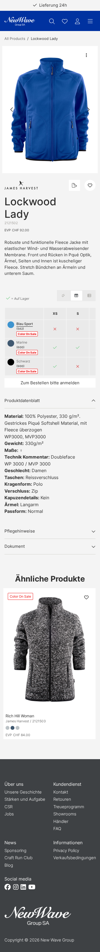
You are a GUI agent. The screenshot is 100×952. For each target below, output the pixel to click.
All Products (14, 38)
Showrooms (64, 814)
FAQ (57, 828)
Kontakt (60, 792)
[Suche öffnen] (52, 21)
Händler (60, 821)
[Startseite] (19, 21)
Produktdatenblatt (22, 400)
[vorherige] (12, 109)
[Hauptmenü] (90, 21)
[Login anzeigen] (77, 21)
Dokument (14, 546)
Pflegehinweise (19, 531)
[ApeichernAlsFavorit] (64, 21)
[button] (50, 109)
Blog (8, 865)
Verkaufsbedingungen (74, 857)
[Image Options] (86, 55)
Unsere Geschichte (23, 792)
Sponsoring (15, 850)
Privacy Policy (66, 850)
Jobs (9, 814)
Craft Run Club (18, 857)
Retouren (62, 799)
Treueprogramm (68, 806)
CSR (8, 806)
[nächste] (88, 109)
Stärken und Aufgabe (24, 799)
